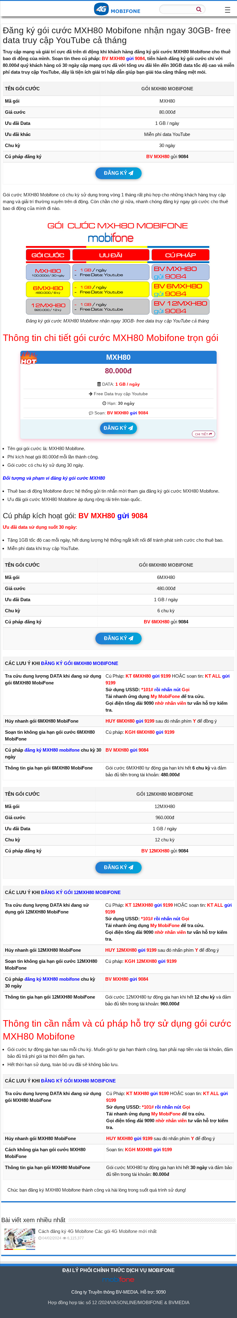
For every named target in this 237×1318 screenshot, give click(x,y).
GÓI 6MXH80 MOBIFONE (166, 565)
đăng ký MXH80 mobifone (52, 750)
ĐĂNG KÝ (116, 173)
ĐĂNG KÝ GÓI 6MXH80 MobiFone (79, 663)
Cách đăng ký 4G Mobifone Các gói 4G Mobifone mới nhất (97, 1231)
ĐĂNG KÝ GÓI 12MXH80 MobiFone (81, 892)
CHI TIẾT (202, 434)
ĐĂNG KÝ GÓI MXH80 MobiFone (78, 1080)
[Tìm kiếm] (199, 9)
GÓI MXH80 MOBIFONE (167, 88)
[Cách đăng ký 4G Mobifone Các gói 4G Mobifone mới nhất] (19, 1239)
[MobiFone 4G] (118, 8)
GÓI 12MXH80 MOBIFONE (164, 794)
